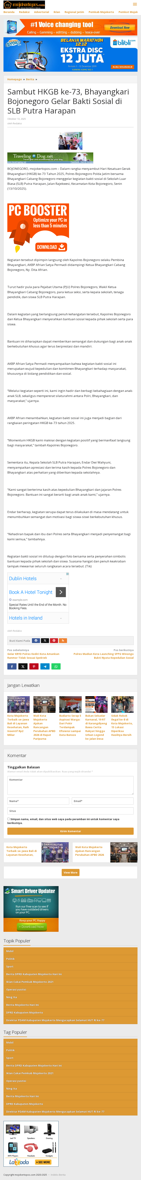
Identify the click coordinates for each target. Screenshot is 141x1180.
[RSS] (63, 640)
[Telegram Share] (45, 666)
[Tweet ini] (23, 666)
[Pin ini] (34, 666)
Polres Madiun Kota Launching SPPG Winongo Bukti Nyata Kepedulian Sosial (104, 653)
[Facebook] (36, 640)
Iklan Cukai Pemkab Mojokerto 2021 (29, 982)
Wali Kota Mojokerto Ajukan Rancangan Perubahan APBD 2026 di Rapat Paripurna (44, 727)
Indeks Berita (58, 1174)
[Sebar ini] (12, 666)
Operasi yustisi (16, 989)
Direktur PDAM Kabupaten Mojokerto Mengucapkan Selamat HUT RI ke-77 (55, 1020)
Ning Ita (11, 997)
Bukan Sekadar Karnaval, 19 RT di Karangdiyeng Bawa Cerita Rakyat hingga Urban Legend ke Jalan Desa (96, 727)
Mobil (9, 951)
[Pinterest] (54, 640)
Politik (10, 958)
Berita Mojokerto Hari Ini (22, 1005)
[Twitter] (45, 640)
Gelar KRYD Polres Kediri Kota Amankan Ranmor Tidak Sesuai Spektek (33, 653)
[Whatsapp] (56, 666)
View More (70, 872)
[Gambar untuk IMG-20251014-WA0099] (70, 141)
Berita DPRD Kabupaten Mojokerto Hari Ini (34, 974)
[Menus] (135, 4)
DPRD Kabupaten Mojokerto (24, 1012)
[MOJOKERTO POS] (24, 4)
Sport (9, 966)
